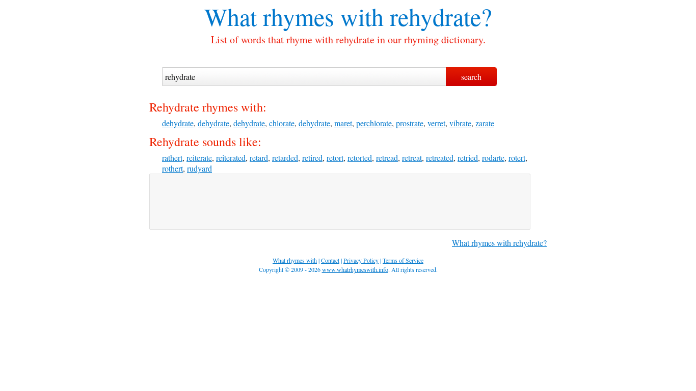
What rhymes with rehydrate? (499, 242)
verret (436, 123)
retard (259, 157)
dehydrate (178, 123)
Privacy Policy (361, 260)
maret (343, 123)
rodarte (493, 157)
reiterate (199, 157)
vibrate (460, 123)
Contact (330, 260)
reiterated (231, 157)
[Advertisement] (339, 202)
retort (335, 157)
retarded (285, 157)
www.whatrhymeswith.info (355, 269)
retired (312, 157)
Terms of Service (403, 260)
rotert (516, 157)
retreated (439, 157)
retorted (359, 157)
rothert (172, 168)
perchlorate (374, 123)
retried (468, 157)
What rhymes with (294, 16)
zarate (484, 123)
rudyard (199, 168)
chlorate (282, 123)
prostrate (409, 123)
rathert (172, 157)
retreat (412, 157)
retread (387, 157)
